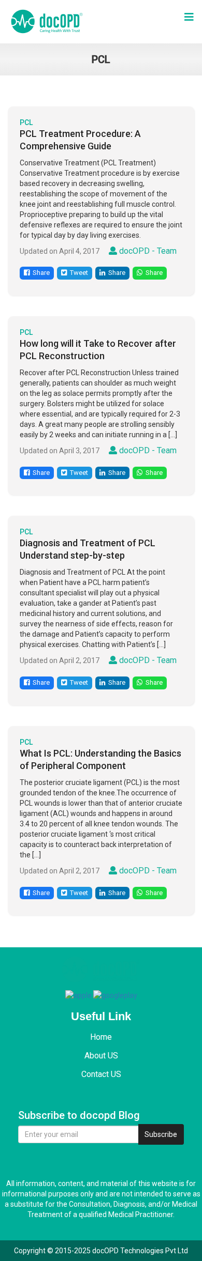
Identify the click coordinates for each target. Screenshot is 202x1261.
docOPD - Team (147, 251)
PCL (26, 122)
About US (101, 1055)
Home (101, 1037)
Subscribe (161, 1134)
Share (40, 272)
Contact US (101, 1074)
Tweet (77, 272)
